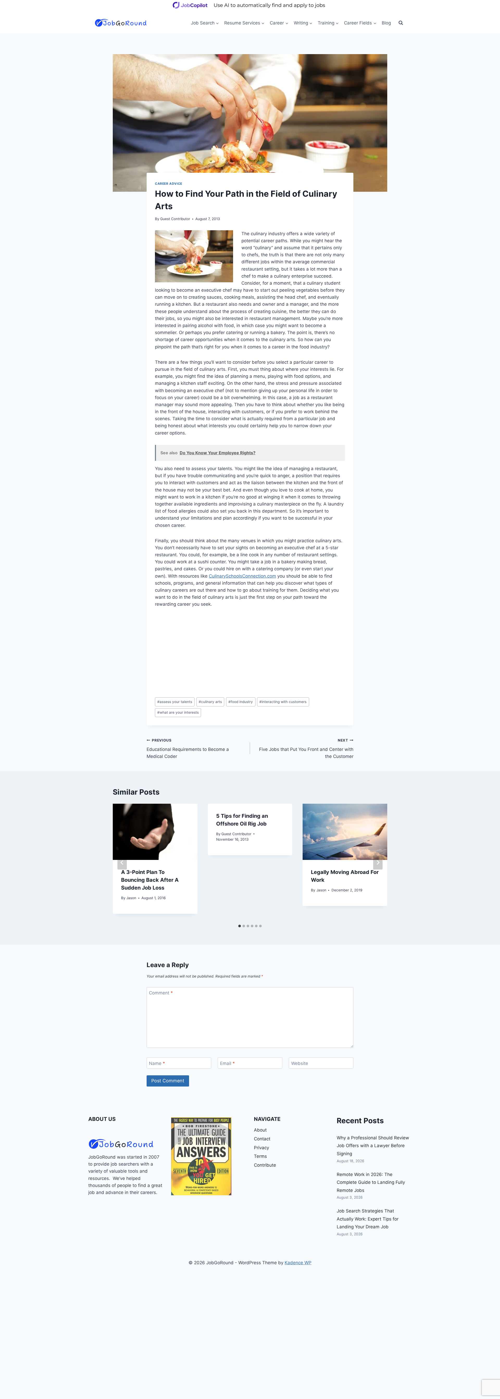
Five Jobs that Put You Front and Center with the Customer (306, 748)
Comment (161, 992)
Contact (262, 1138)
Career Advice (168, 184)
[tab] (239, 926)
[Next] (378, 862)
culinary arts (210, 702)
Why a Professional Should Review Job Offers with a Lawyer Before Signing (373, 1145)
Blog (386, 22)
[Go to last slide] (122, 862)
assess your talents (174, 702)
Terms (260, 1156)
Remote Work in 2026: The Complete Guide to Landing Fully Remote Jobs (371, 1182)
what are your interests (178, 712)
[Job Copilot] (250, 8)
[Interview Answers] (201, 1156)
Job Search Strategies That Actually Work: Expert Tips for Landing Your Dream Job (367, 1218)
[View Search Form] (400, 23)
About (260, 1130)
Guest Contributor (175, 219)
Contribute (265, 1165)
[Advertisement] (250, 652)
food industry (240, 702)
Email (227, 1063)
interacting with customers (283, 702)
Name (157, 1063)
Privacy (261, 1147)
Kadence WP (298, 1262)
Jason (131, 898)
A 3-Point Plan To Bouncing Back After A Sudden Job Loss (150, 880)
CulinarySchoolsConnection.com (242, 576)
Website (299, 1063)
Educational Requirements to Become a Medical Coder (188, 748)
